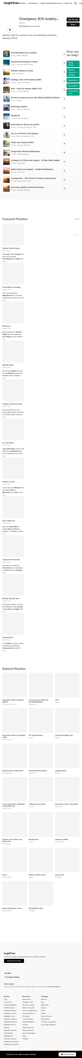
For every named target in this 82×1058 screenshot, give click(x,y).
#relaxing (5, 648)
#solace (20, 607)
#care (16, 529)
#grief (17, 609)
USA (8, 973)
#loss (10, 609)
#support (18, 254)
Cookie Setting (13, 977)
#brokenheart (7, 568)
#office (9, 643)
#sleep (8, 337)
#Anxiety (6, 38)
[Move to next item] (77, 235)
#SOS (14, 38)
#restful (19, 332)
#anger (13, 371)
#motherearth (15, 451)
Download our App (14, 961)
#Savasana (6, 492)
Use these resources (54, 986)
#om (12, 490)
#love (9, 529)
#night (4, 334)
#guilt (18, 259)
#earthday (10, 449)
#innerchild (13, 527)
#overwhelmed (7, 259)
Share (73, 24)
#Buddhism (6, 295)
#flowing (17, 488)
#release (11, 373)
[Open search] (76, 3)
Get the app (73, 19)
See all (77, 219)
